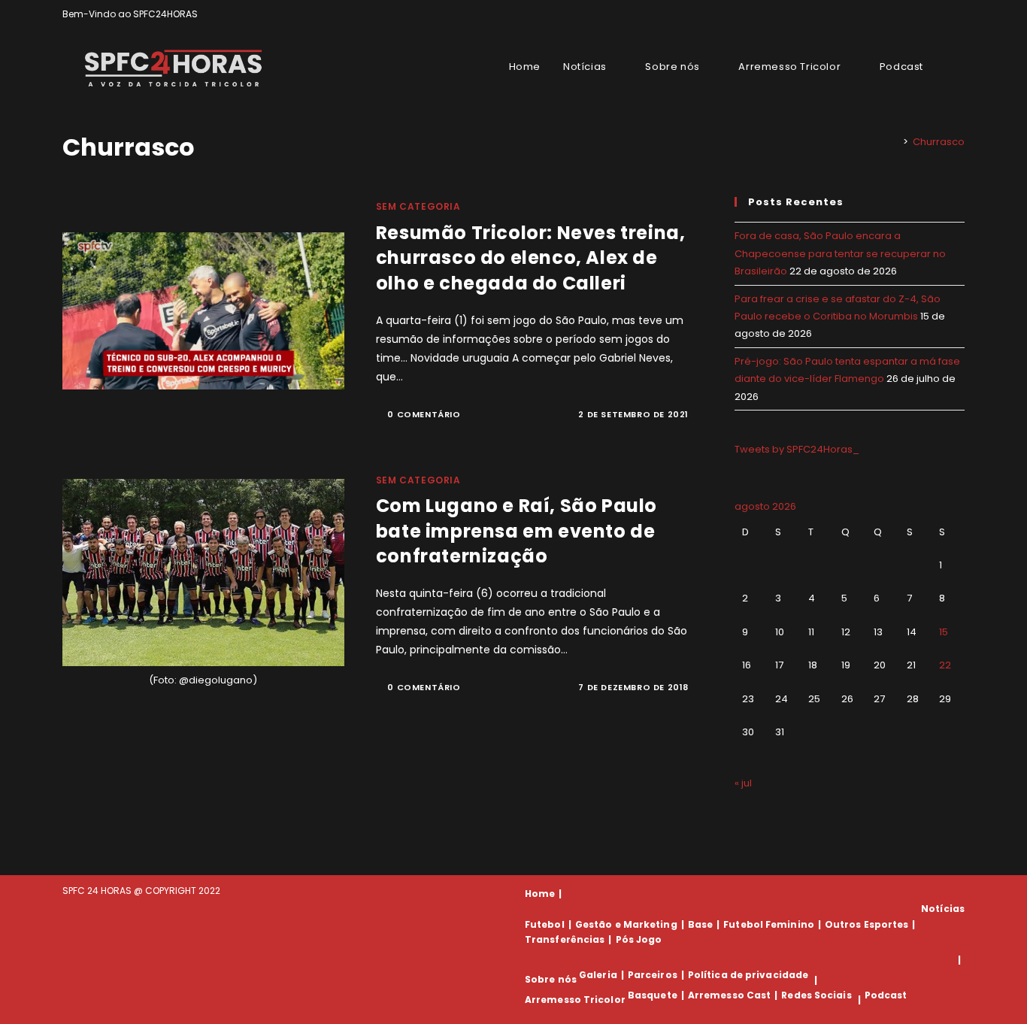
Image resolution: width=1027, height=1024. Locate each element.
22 (945, 665)
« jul (743, 783)
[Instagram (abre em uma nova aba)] (943, 14)
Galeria (598, 974)
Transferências (564, 939)
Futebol (545, 924)
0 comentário (423, 414)
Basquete (652, 995)
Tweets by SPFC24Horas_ (797, 449)
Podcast (886, 995)
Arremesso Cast (729, 995)
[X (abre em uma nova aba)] (908, 14)
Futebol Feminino (768, 924)
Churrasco (939, 142)
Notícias (943, 908)
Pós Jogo (639, 939)
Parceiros (652, 974)
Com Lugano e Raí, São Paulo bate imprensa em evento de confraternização (516, 530)
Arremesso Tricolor (575, 999)
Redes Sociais (816, 995)
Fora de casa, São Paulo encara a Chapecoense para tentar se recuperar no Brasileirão (840, 253)
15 (943, 632)
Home (540, 893)
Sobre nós (551, 980)
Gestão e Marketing (626, 924)
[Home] (894, 142)
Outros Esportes (867, 924)
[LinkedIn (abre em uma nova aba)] (958, 14)
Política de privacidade (748, 974)
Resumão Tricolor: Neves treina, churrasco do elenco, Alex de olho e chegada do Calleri (531, 257)
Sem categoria (418, 206)
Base (700, 924)
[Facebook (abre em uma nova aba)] (926, 14)
